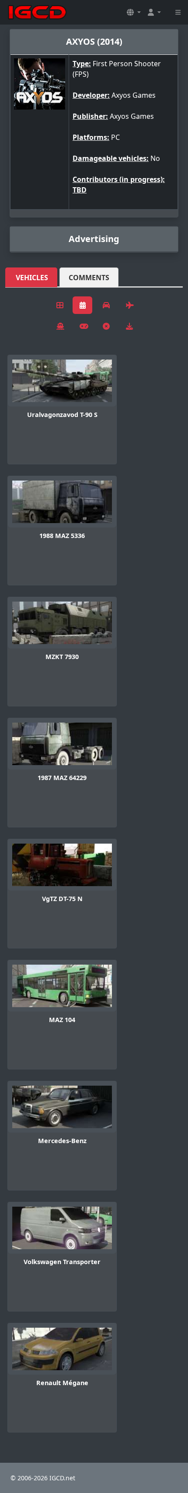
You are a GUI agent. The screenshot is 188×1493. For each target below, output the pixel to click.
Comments (89, 277)
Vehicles (32, 277)
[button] (133, 12)
